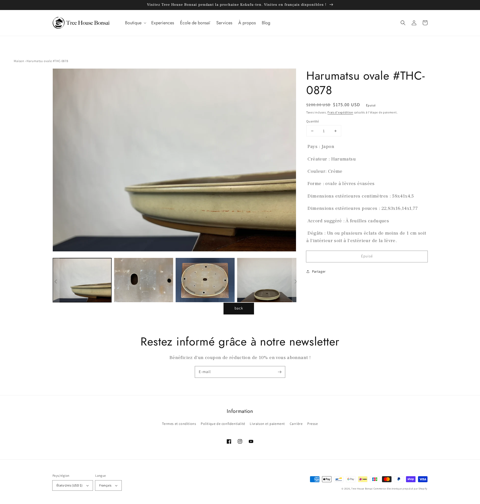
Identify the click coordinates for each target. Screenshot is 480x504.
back (238, 308)
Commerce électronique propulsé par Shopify (401, 488)
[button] (135, 23)
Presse (312, 423)
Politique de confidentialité (223, 423)
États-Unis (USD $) (69, 485)
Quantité (312, 121)
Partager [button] (319, 271)
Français (105, 485)
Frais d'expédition (340, 112)
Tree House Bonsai (362, 488)
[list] (173, 161)
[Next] (290, 161)
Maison (19, 61)
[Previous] (56, 161)
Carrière (296, 423)
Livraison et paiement (267, 423)
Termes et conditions (179, 423)
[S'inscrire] (279, 371)
